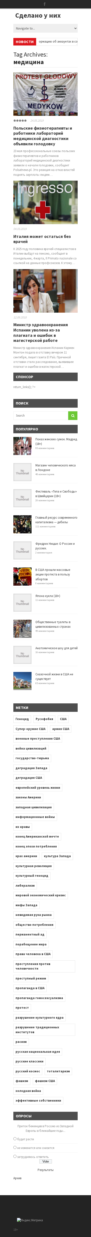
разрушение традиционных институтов (37, 1029)
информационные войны (35, 817)
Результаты (46, 1170)
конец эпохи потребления (36, 846)
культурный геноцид (32, 876)
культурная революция (34, 866)
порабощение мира (31, 944)
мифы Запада (26, 905)
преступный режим (31, 978)
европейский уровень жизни (38, 788)
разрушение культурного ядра (40, 1018)
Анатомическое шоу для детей (56, 648)
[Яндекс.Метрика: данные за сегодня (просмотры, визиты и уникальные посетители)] (30, 1220)
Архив (17, 1178)
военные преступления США (38, 738)
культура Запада (57, 856)
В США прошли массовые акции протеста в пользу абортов (52, 574)
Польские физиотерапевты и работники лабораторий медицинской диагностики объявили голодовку (42, 136)
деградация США (29, 778)
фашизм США (45, 1081)
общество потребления (34, 925)
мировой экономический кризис (41, 895)
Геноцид (22, 719)
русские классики (29, 1061)
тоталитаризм (58, 1071)
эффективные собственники (38, 1100)
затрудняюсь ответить (33, 1157)
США (63, 719)
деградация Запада (31, 768)
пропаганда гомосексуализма (39, 998)
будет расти (25, 1139)
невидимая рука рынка (34, 915)
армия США (60, 729)
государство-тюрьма (32, 758)
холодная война (28, 1091)
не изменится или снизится (35, 1148)
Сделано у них (38, 15)
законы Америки (28, 797)
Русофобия (44, 719)
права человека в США (33, 954)
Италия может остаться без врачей (42, 239)
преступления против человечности (33, 966)
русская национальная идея (38, 1052)
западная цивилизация (34, 807)
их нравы (23, 827)
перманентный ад (30, 934)
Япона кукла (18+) (47, 596)
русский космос (28, 1071)
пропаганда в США (30, 988)
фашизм (22, 1081)
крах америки (26, 856)
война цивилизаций (31, 748)
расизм (21, 1042)
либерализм (25, 886)
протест (22, 1008)
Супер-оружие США (30, 729)
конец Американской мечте (37, 836)
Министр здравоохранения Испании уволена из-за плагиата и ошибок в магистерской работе (40, 332)
